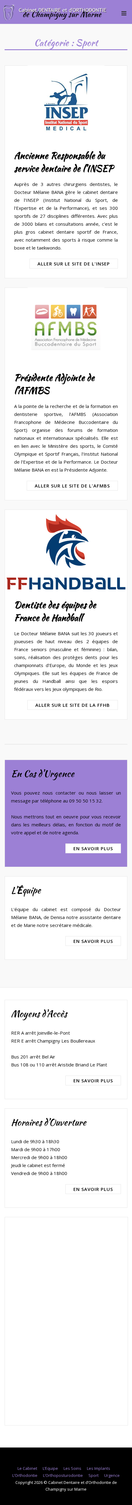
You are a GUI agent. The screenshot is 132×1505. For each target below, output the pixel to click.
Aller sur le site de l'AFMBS (72, 486)
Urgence (112, 1475)
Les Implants (98, 1468)
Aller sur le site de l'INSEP (73, 264)
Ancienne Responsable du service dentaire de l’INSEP (63, 162)
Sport (93, 1475)
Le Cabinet (27, 1468)
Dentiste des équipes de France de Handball (55, 611)
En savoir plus (93, 848)
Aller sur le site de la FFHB (72, 705)
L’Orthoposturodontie (63, 1475)
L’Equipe (50, 1468)
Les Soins (72, 1468)
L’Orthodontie (24, 1475)
